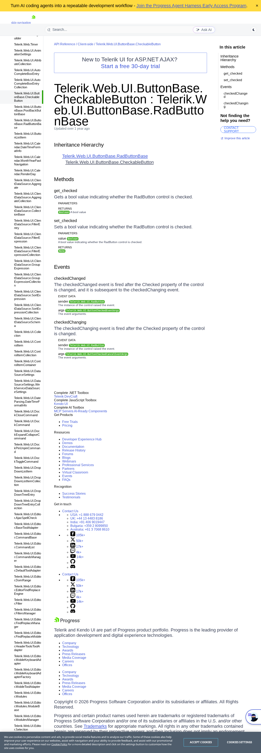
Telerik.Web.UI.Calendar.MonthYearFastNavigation (27, 160)
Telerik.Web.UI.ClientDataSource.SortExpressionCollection (27, 308)
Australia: (89, 529)
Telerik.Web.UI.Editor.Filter (27, 601)
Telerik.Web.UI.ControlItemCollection (27, 353)
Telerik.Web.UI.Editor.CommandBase (27, 535)
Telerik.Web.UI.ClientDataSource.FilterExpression (27, 237)
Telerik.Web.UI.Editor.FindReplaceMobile (27, 634)
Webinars (69, 461)
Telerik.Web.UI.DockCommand (27, 423)
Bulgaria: (89, 525)
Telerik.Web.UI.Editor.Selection (27, 727)
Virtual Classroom (75, 472)
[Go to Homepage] (33, 22)
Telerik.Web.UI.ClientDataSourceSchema (27, 322)
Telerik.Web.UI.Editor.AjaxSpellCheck (27, 516)
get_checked (65, 190)
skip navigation (21, 22)
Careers (68, 661)
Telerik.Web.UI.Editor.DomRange (27, 578)
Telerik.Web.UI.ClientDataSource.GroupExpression (27, 264)
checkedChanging (70, 322)
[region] (130, 742)
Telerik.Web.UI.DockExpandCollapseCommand (27, 434)
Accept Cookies (201, 742)
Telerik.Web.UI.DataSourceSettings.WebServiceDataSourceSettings (27, 386)
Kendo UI (61, 404)
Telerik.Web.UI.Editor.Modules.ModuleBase (27, 706)
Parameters (67, 203)
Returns (65, 208)
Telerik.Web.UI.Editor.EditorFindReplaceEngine (27, 590)
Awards (67, 650)
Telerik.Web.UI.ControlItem (27, 343)
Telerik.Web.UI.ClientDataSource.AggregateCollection (27, 197)
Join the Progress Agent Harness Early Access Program (191, 5)
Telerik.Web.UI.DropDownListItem (27, 469)
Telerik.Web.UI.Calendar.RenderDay (27, 172)
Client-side (85, 44)
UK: (86, 518)
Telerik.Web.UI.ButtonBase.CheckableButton (27, 97)
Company (69, 643)
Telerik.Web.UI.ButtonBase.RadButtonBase (27, 123)
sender (81, 301)
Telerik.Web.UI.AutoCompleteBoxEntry (27, 71)
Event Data (66, 296)
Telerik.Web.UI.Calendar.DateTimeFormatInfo (27, 147)
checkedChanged (69, 278)
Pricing (67, 425)
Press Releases (73, 654)
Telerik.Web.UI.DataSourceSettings (27, 372)
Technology (70, 646)
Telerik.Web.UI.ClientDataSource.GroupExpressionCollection (27, 280)
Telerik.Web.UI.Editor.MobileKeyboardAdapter (27, 659)
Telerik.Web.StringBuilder (27, 36)
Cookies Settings (239, 742)
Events (62, 267)
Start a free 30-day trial (130, 66)
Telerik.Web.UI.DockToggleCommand (27, 459)
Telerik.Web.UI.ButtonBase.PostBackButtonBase (27, 110)
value (68, 238)
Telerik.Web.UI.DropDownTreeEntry (27, 492)
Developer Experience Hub (82, 439)
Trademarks (95, 726)
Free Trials (70, 421)
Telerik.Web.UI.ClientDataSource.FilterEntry (27, 224)
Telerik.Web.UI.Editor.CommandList (27, 545)
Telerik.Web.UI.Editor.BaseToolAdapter (27, 525)
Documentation (73, 446)
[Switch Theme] (253, 30)
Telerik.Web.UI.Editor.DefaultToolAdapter (27, 568)
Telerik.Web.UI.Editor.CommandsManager (27, 557)
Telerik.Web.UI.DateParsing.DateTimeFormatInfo (27, 401)
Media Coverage (74, 657)
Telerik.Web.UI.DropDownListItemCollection (27, 481)
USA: (86, 514)
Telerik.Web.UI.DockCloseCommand (27, 413)
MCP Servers (63, 411)
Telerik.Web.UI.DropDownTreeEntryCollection (27, 504)
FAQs (66, 479)
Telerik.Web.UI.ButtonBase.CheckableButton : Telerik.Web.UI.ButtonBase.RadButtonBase (130, 104)
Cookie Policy (59, 744)
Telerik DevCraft (65, 396)
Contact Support (231, 129)
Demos (67, 443)
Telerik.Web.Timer (26, 44)
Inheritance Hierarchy (79, 145)
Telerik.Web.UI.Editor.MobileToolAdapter (27, 684)
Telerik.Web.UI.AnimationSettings (27, 52)
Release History (73, 450)
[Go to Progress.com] (67, 622)
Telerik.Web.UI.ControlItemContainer (27, 363)
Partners (68, 468)
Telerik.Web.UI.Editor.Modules (27, 694)
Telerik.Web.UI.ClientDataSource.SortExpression (27, 295)
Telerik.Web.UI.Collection (27, 333)
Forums (67, 454)
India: (87, 522)
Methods (64, 179)
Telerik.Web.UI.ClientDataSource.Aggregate (27, 183)
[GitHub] (72, 562)
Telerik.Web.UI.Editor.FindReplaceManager (27, 623)
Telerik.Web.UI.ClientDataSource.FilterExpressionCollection (27, 251)
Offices (67, 665)
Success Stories (74, 493)
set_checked (65, 220)
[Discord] (72, 567)
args (88, 310)
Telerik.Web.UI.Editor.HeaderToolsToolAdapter (27, 646)
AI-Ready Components (90, 411)
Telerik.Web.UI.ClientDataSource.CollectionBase (27, 210)
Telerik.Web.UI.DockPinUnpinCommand (27, 448)
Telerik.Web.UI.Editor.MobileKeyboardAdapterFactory (27, 673)
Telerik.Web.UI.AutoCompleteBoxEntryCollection (27, 83)
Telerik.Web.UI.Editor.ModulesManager (27, 717)
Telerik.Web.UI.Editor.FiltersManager (27, 611)
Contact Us (70, 511)
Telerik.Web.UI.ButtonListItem (27, 135)
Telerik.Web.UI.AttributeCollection (27, 62)
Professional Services (78, 465)
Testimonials (71, 497)
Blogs (66, 457)
